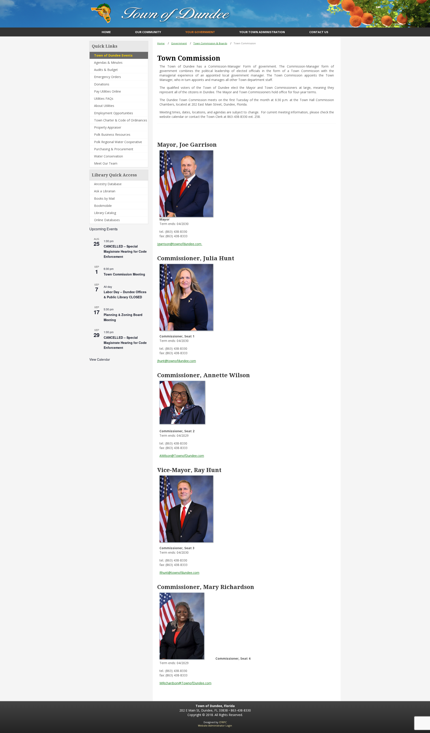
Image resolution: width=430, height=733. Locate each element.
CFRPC (223, 722)
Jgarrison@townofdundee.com (179, 244)
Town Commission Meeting (124, 274)
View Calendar (99, 359)
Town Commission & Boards (210, 43)
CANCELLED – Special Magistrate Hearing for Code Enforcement (125, 251)
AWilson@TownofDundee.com (181, 455)
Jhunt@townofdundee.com (176, 361)
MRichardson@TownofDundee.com (185, 683)
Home (161, 43)
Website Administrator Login (215, 725)
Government (179, 43)
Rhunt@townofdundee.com (179, 572)
